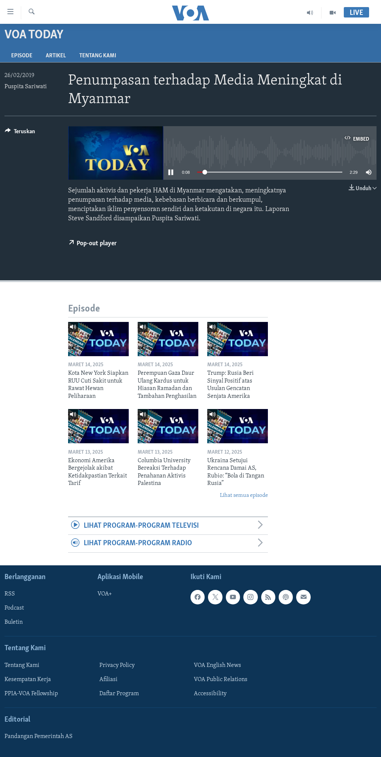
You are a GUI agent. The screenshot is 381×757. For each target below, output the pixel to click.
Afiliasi (108, 680)
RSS (9, 594)
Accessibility (210, 694)
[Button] (20, 133)
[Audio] (310, 12)
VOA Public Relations (220, 680)
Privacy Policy (117, 665)
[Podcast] (286, 597)
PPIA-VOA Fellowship (31, 694)
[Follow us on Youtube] (233, 597)
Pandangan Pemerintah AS (38, 737)
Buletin (13, 622)
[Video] (332, 12)
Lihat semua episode (244, 495)
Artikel (56, 56)
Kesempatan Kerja (27, 680)
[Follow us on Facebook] (197, 597)
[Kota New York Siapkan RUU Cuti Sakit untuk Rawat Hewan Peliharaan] (98, 339)
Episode (21, 56)
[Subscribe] (303, 597)
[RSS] (268, 597)
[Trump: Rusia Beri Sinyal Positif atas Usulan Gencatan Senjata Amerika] (237, 339)
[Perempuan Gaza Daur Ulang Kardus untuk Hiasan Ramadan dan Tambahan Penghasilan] (168, 339)
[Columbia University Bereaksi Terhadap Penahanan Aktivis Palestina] (168, 426)
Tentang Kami (97, 56)
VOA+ (104, 594)
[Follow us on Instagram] (250, 597)
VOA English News (217, 665)
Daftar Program (119, 694)
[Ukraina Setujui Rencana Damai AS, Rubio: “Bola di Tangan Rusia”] (237, 426)
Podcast (14, 608)
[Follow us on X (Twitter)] (215, 597)
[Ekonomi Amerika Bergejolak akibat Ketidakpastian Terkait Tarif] (98, 426)
